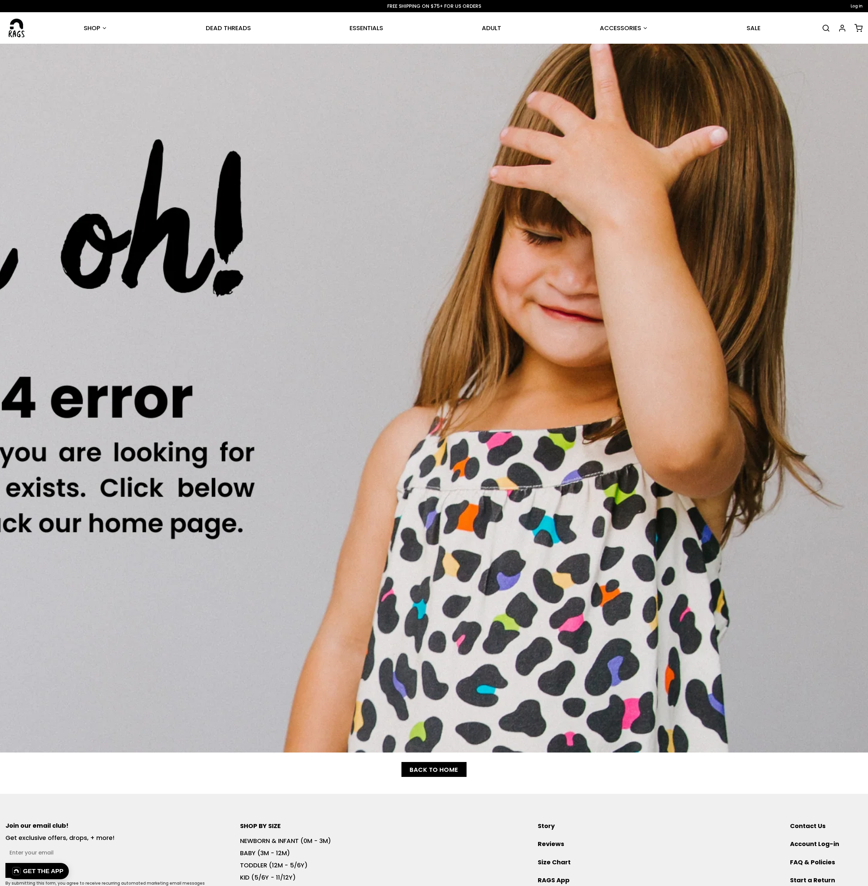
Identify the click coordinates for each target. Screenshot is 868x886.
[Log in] (839, 28)
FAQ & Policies (812, 862)
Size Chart (554, 862)
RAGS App (554, 880)
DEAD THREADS (228, 28)
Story (546, 826)
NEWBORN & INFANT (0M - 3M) (285, 841)
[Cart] (856, 28)
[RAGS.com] (16, 28)
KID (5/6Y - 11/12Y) (268, 877)
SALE (754, 28)
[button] (38, 871)
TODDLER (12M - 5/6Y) (274, 865)
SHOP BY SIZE (260, 826)
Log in (857, 6)
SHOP (92, 28)
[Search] (823, 28)
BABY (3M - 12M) (265, 853)
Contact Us (808, 826)
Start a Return (812, 880)
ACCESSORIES (620, 28)
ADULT (491, 28)
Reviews (551, 844)
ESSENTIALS (366, 28)
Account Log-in (814, 844)
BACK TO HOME (434, 769)
